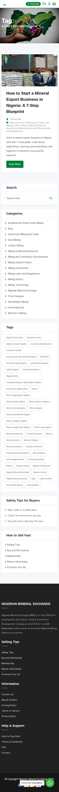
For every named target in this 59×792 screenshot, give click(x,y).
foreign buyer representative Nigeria (21, 357)
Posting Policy (9, 705)
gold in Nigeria (12, 370)
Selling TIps (13, 544)
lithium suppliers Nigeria (16, 421)
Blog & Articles (9, 699)
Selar (33, 479)
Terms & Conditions (12, 741)
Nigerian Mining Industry (16, 479)
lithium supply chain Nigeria (18, 427)
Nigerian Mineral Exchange (22, 290)
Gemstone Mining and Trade (29, 122)
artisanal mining (34, 337)
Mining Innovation (14, 447)
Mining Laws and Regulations (24, 273)
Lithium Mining (21, 125)
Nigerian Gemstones (41, 466)
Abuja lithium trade (14, 337)
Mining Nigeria (39, 453)
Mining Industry (13, 440)
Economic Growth (14, 350)
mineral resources (34, 434)
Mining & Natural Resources (23, 251)
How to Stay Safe (11, 736)
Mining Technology (18, 284)
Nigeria (9, 466)
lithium (35, 389)
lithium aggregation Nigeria (18, 395)
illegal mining (12, 376)
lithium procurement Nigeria (18, 414)
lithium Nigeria (35, 408)
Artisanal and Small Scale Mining (25, 223)
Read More (15, 164)
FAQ (4, 747)
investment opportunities (17, 389)
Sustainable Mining (18, 301)
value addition (33, 485)
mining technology (36, 459)
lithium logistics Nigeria (39, 402)
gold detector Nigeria (39, 363)
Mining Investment (27, 128)
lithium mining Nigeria (15, 408)
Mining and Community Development (28, 256)
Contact (6, 752)
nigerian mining (39, 472)
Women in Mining (17, 313)
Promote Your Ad (16, 567)
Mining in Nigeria (31, 440)
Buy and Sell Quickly (18, 550)
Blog (12, 122)
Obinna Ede (15, 119)
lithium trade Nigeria (42, 427)
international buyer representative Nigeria (23, 382)
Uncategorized (16, 307)
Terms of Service (11, 710)
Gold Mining (14, 239)
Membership (14, 556)
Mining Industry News (20, 262)
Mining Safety (15, 279)
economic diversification (41, 344)
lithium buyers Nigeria (15, 402)
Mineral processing (14, 434)
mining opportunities (15, 459)
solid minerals (45, 479)
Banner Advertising (17, 561)
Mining (49, 434)
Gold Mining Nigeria (31, 370)
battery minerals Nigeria (16, 344)
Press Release (16, 296)
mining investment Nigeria (17, 453)
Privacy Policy (9, 716)
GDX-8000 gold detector (16, 363)
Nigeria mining (22, 466)
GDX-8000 (44, 357)
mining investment (34, 447)
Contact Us (8, 694)
